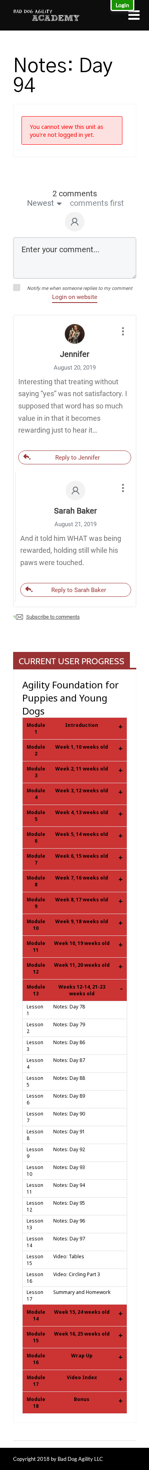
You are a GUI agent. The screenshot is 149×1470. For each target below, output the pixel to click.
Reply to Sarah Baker (78, 590)
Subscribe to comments (53, 617)
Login (122, 5)
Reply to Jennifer (77, 457)
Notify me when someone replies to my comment (79, 288)
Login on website (74, 297)
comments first (97, 203)
